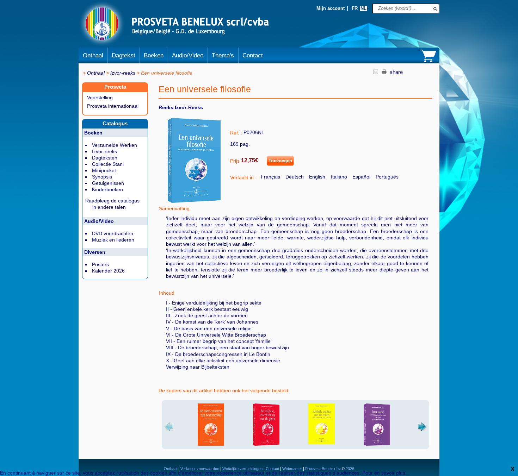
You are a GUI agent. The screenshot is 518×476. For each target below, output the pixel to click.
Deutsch (294, 177)
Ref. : (236, 133)
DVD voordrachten (112, 233)
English (317, 177)
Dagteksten (104, 158)
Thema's (223, 55)
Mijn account (330, 8)
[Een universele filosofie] (194, 201)
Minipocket (104, 170)
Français (270, 177)
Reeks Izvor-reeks (181, 107)
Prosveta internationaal (112, 106)
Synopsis (102, 177)
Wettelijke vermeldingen (242, 468)
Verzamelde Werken (114, 145)
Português (387, 177)
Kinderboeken (107, 189)
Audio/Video (187, 55)
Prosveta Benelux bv (323, 468)
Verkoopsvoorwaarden (199, 468)
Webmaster (292, 468)
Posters (100, 264)
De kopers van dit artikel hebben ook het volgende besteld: (224, 390)
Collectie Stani (108, 164)
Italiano (339, 177)
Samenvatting (174, 208)
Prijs (235, 161)
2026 (349, 468)
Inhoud (166, 293)
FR (355, 8)
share (396, 72)
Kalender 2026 (108, 271)
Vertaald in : (243, 177)
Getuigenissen (108, 183)
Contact (252, 55)
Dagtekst (123, 55)
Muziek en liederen (113, 240)
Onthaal (93, 55)
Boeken (154, 55)
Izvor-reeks (122, 73)
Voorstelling (100, 97)
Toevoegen (280, 160)
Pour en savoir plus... (385, 473)
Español (361, 177)
